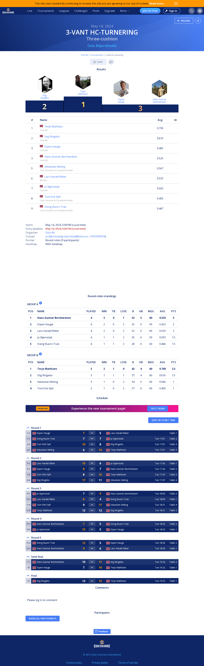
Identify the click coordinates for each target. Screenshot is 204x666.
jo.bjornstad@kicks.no (75, 236)
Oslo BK (84, 55)
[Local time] (160, 433)
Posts (96, 11)
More (123, 11)
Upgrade (109, 11)
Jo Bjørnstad (52, 236)
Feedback (103, 631)
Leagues (64, 11)
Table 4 (173, 444)
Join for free (150, 11)
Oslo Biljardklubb (102, 45)
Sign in (173, 11)
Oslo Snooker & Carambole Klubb (56, 170)
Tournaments (45, 11)
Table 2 (173, 438)
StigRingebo (44, 96)
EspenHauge (121, 100)
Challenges (80, 11)
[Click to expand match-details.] (92, 433)
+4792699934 (97, 236)
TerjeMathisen (83, 92)
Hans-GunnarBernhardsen (159, 100)
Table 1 (173, 433)
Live (29, 11)
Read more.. (157, 3)
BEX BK (43, 180)
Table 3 (173, 449)
